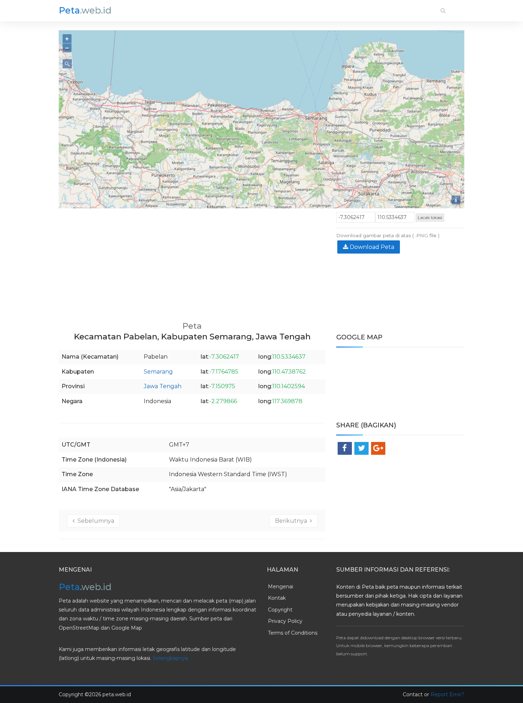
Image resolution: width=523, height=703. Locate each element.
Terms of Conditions (292, 633)
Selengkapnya (170, 658)
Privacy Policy (285, 621)
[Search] (443, 10)
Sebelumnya (94, 520)
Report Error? (447, 694)
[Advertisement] (192, 262)
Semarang (158, 371)
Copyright (280, 609)
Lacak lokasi (430, 217)
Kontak (277, 598)
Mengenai (280, 586)
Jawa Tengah (162, 386)
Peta (85, 10)
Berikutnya (292, 520)
